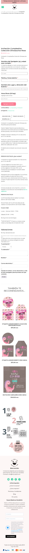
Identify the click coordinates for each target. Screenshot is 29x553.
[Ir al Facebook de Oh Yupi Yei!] (12, 479)
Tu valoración (5, 249)
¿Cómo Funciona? (14, 485)
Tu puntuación (5, 244)
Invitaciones (11, 110)
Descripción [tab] (6, 116)
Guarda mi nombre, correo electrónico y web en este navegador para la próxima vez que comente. (14, 272)
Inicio (2, 11)
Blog (14, 494)
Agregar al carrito (8, 104)
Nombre (4, 257)
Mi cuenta (14, 497)
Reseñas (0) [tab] (5, 119)
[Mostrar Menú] (2, 7)
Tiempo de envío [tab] (18, 116)
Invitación (15, 11)
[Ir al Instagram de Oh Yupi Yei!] (16, 479)
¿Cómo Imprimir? (14, 488)
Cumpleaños (8, 11)
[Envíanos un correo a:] (8, 479)
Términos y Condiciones (14, 491)
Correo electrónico (7, 263)
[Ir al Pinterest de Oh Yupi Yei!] (19, 479)
